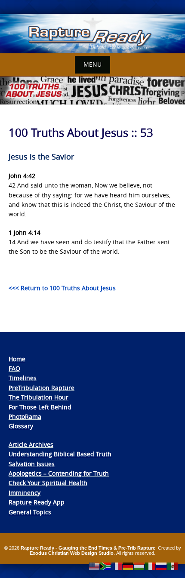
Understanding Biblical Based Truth (60, 454)
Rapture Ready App (37, 502)
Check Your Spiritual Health (48, 483)
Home (17, 359)
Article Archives (31, 444)
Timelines (23, 378)
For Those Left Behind (40, 407)
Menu (92, 64)
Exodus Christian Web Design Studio (72, 553)
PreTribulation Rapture (41, 388)
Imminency (24, 493)
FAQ (14, 368)
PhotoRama (25, 416)
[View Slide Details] (92, 33)
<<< (62, 288)
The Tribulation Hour (38, 397)
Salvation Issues (32, 464)
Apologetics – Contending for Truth (59, 473)
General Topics (30, 512)
